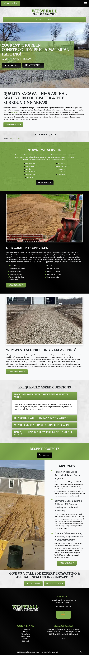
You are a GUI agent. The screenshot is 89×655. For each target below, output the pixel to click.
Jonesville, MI (30, 175)
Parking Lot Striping (54, 274)
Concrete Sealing (16, 274)
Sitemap (25, 639)
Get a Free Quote (43, 20)
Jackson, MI (30, 166)
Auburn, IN (61, 169)
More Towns (44, 183)
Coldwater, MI (30, 163)
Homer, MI (30, 177)
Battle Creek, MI (61, 166)
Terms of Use (25, 636)
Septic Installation (53, 277)
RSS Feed (25, 641)
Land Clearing (15, 266)
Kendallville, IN (30, 172)
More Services (15, 285)
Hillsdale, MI (61, 175)
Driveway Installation (17, 269)
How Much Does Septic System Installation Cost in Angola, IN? (67, 475)
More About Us (13, 124)
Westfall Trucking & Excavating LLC (34, 652)
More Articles (66, 563)
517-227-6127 (12, 3)
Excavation (14, 280)
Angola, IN (61, 163)
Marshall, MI (30, 169)
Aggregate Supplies (17, 277)
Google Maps (25, 629)
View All (63, 638)
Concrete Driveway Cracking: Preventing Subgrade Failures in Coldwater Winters (68, 536)
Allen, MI (62, 172)
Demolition (51, 266)
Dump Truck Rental (53, 271)
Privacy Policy (25, 634)
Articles (25, 632)
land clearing (15, 112)
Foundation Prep (53, 269)
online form (16, 138)
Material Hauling (16, 271)
